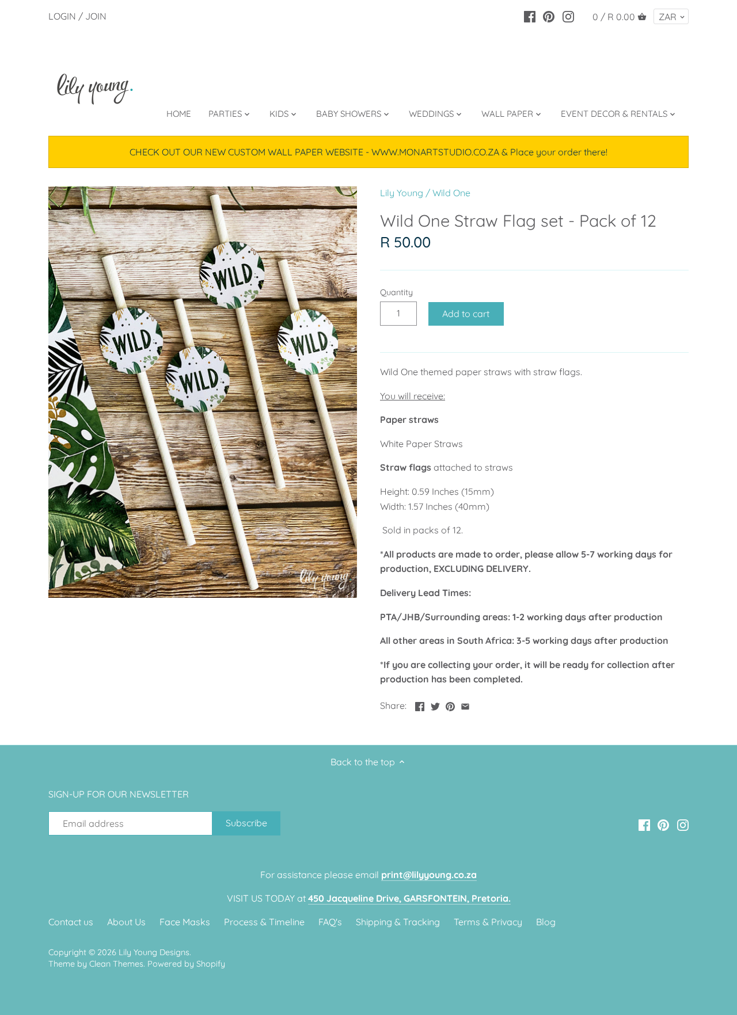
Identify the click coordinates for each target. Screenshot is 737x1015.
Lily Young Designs (154, 952)
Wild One (451, 193)
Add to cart (465, 313)
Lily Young (401, 193)
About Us (126, 922)
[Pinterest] (548, 15)
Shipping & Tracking (398, 922)
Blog (546, 922)
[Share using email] (465, 704)
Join (96, 16)
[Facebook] (529, 15)
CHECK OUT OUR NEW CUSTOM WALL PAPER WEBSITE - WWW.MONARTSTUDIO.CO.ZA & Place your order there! (368, 152)
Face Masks (184, 922)
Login (62, 16)
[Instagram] (568, 15)
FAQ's (330, 922)
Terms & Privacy (488, 922)
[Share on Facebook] (419, 704)
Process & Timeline (264, 922)
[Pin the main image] (450, 704)
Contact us (70, 922)
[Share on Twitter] (435, 704)
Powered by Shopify (186, 964)
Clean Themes (116, 964)
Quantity (396, 292)
